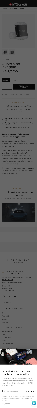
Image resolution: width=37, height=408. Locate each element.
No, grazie (6, 404)
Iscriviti (29, 391)
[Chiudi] (34, 352)
